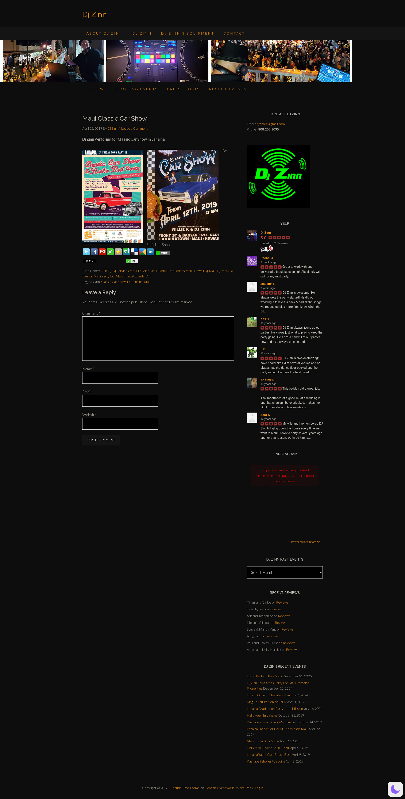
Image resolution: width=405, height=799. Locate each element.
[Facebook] (94, 251)
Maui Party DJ (104, 276)
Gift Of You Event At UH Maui (268, 748)
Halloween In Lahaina (262, 715)
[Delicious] (134, 251)
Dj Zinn (94, 14)
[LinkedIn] (150, 251)
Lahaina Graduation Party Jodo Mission (275, 708)
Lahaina (137, 282)
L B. (263, 349)
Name (88, 368)
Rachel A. (267, 258)
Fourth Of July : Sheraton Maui (268, 695)
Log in (259, 788)
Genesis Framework (219, 788)
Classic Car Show (113, 282)
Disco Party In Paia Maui (264, 676)
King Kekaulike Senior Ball (265, 702)
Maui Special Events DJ (133, 276)
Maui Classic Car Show (263, 741)
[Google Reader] (142, 251)
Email (87, 391)
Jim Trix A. (268, 284)
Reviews (282, 602)
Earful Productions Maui (175, 271)
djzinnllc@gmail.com (271, 124)
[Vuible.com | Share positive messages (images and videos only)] (110, 253)
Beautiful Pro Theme (185, 788)
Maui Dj (214, 271)
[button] (395, 789)
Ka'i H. (265, 319)
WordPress (244, 788)
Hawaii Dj (201, 271)
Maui (147, 282)
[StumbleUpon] (126, 251)
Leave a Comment (134, 128)
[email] (102, 251)
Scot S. (266, 415)
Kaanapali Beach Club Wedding (269, 722)
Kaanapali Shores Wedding (266, 761)
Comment (91, 313)
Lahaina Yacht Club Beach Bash (269, 754)
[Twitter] (86, 251)
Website (89, 414)
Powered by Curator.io (306, 541)
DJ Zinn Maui (147, 271)
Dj (128, 282)
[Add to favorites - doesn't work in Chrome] (118, 251)
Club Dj (106, 271)
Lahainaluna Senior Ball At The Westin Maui (277, 729)
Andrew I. (267, 380)
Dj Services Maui (124, 271)
